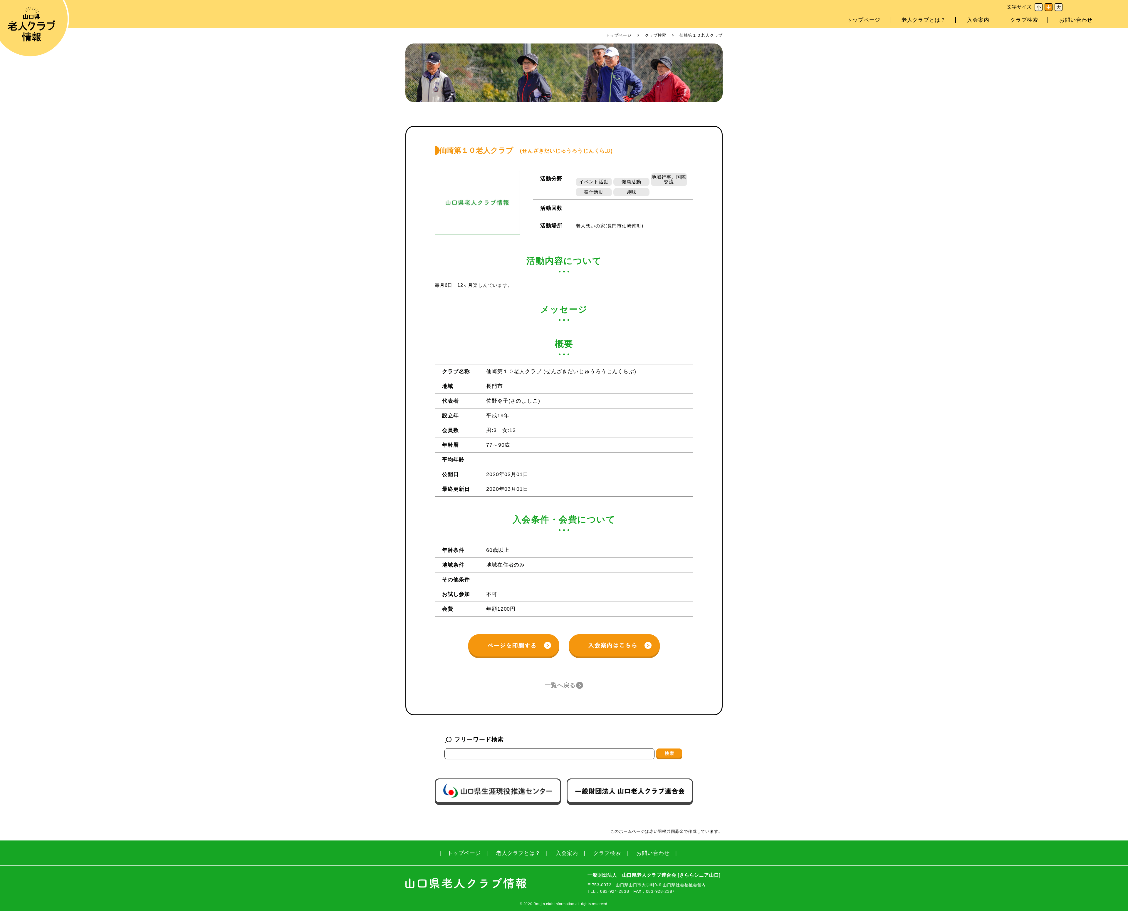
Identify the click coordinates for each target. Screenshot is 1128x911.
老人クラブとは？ (924, 20)
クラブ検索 (1024, 20)
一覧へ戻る (560, 685)
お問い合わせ (1075, 20)
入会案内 (978, 20)
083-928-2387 (660, 891)
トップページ (863, 20)
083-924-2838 (614, 891)
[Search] (669, 753)
